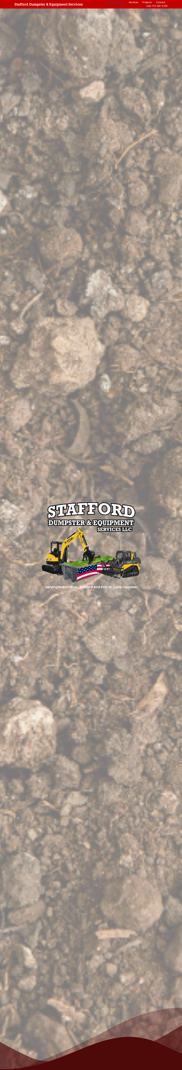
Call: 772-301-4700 (156, 6)
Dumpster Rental (115, 2)
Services (133, 2)
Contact (160, 2)
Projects (147, 2)
